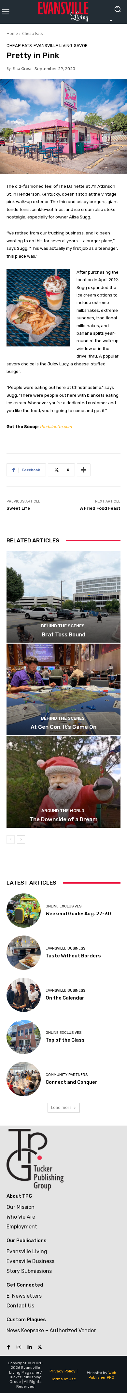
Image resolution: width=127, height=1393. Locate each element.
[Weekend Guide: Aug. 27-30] (24, 910)
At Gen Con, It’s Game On (63, 727)
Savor (81, 45)
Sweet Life (18, 508)
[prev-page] (11, 839)
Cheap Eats (32, 33)
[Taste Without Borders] (24, 953)
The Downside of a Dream (63, 819)
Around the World (62, 811)
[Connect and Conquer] (24, 1079)
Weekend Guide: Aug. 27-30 (78, 914)
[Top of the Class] (24, 1037)
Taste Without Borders (73, 956)
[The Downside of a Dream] (63, 782)
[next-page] (21, 839)
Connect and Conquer (71, 1082)
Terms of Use (63, 1379)
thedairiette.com (56, 426)
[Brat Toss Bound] (63, 597)
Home (12, 33)
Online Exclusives (63, 906)
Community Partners (67, 1075)
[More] (84, 469)
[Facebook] (8, 1347)
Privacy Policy (62, 1371)
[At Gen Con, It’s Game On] (63, 689)
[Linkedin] (29, 1347)
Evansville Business (65, 948)
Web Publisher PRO (102, 1375)
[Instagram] (19, 1347)
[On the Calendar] (24, 995)
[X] (40, 1347)
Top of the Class (65, 1040)
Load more (61, 1107)
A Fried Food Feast (100, 508)
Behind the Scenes (63, 626)
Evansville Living (53, 45)
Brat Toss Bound (63, 634)
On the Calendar (65, 998)
